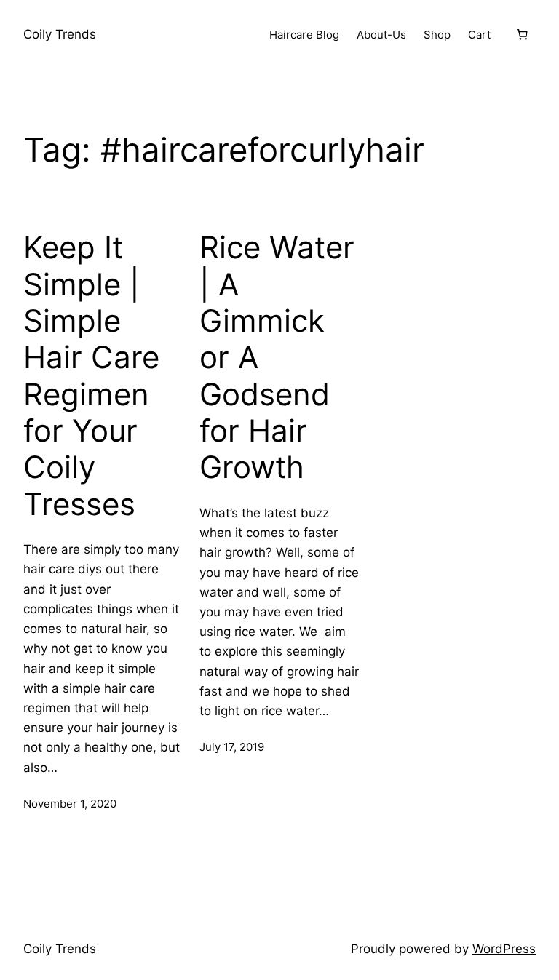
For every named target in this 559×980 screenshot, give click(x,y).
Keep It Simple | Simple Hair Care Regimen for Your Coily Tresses (91, 375)
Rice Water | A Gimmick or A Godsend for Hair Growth (276, 357)
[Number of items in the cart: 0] (522, 35)
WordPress (504, 948)
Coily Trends (59, 34)
